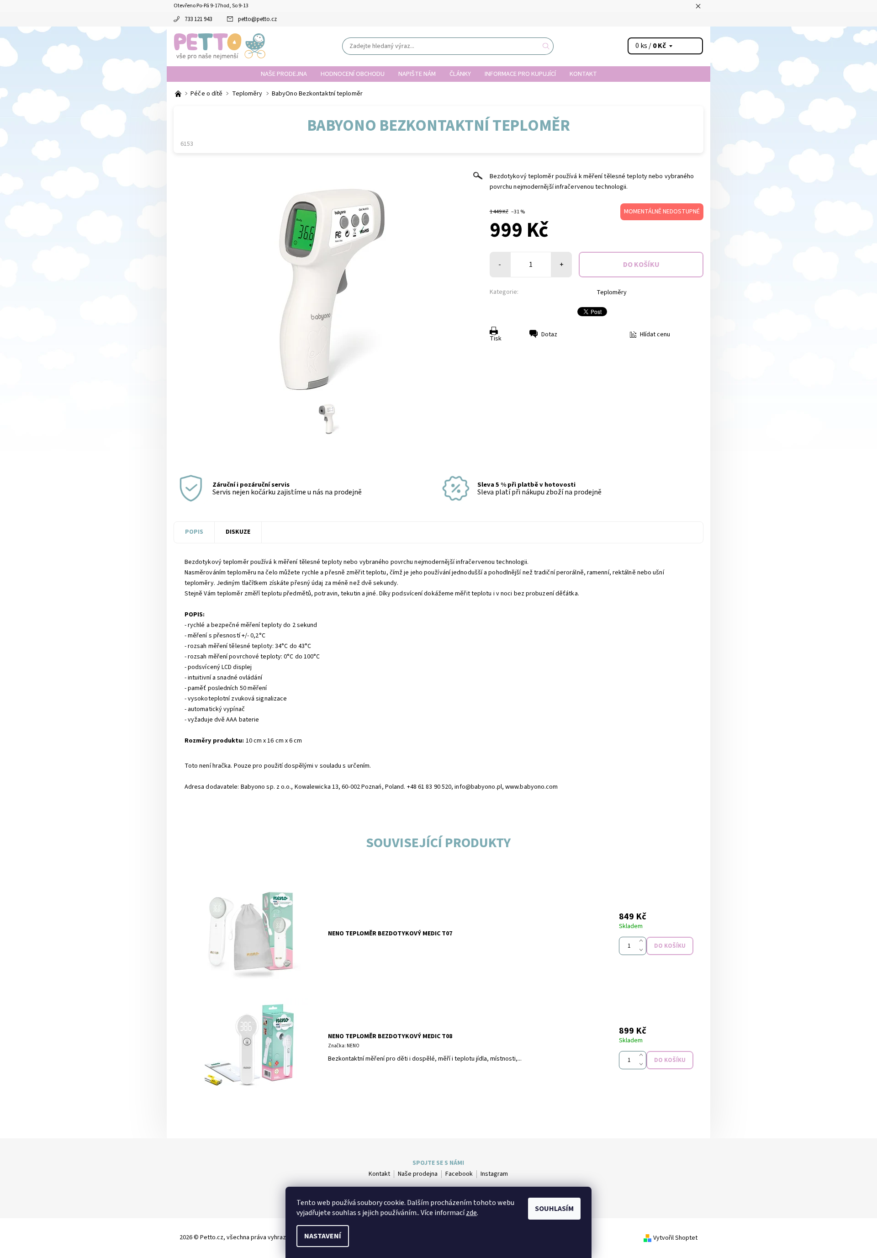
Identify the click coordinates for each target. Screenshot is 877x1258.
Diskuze (238, 531)
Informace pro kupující (520, 74)
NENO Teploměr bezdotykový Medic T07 (390, 933)
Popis (194, 531)
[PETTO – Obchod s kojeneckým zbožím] (179, 93)
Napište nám (417, 74)
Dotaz (549, 334)
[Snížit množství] (642, 950)
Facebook (459, 1173)
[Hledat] (546, 46)
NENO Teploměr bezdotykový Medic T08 (390, 1036)
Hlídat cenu (655, 334)
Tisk (496, 338)
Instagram (494, 1173)
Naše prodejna (284, 74)
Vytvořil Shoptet (675, 1237)
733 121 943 (198, 19)
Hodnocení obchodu (353, 74)
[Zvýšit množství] (642, 941)
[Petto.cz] (219, 46)
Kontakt (583, 74)
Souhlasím (554, 1209)
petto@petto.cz (257, 19)
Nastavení (322, 1236)
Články (460, 74)
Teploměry (612, 292)
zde (471, 1213)
